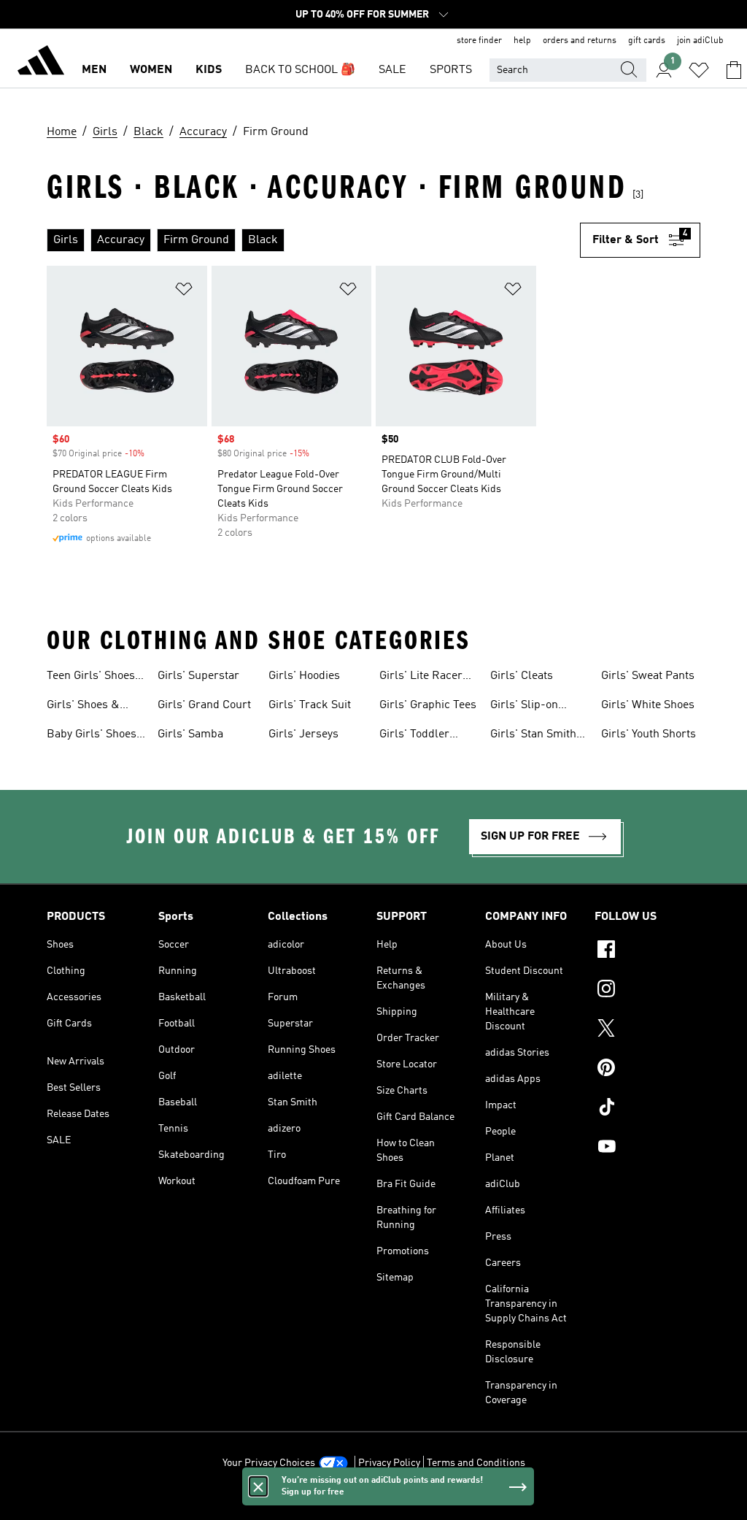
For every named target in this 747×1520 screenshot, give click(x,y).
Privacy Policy (389, 1463)
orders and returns (579, 41)
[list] (313, 240)
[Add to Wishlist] (184, 291)
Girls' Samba (190, 734)
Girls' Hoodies (304, 676)
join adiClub (700, 41)
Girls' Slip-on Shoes (524, 706)
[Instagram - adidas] (647, 990)
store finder (479, 41)
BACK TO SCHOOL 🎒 (300, 70)
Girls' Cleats (521, 676)
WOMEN (151, 70)
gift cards (646, 41)
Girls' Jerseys (303, 734)
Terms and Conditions (476, 1463)
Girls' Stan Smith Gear (533, 736)
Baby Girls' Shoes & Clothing (91, 736)
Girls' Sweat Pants (647, 676)
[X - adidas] (647, 1030)
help (522, 41)
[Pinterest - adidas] (647, 1069)
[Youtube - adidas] (647, 1148)
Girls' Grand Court (204, 705)
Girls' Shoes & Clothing (83, 706)
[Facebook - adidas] (647, 951)
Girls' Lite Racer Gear (420, 677)
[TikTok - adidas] (647, 1109)
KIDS (209, 70)
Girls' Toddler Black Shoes (414, 736)
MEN (94, 70)
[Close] (258, 1486)
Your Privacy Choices (268, 1463)
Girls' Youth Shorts (648, 734)
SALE (392, 70)
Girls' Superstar (198, 676)
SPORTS (451, 70)
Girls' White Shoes (647, 705)
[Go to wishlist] (698, 70)
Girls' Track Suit (309, 705)
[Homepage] (41, 62)
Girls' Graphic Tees (427, 705)
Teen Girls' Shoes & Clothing (91, 677)
